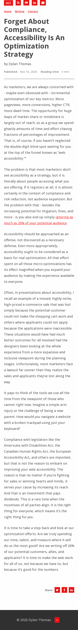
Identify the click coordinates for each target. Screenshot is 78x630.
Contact (33, 11)
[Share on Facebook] (64, 590)
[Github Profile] (26, 2)
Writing (19, 11)
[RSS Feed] (18, 2)
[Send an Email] (43, 2)
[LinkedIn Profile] (34, 2)
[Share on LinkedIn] (71, 590)
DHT (8, 3)
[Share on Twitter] (57, 590)
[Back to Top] (57, 620)
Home (7, 11)
